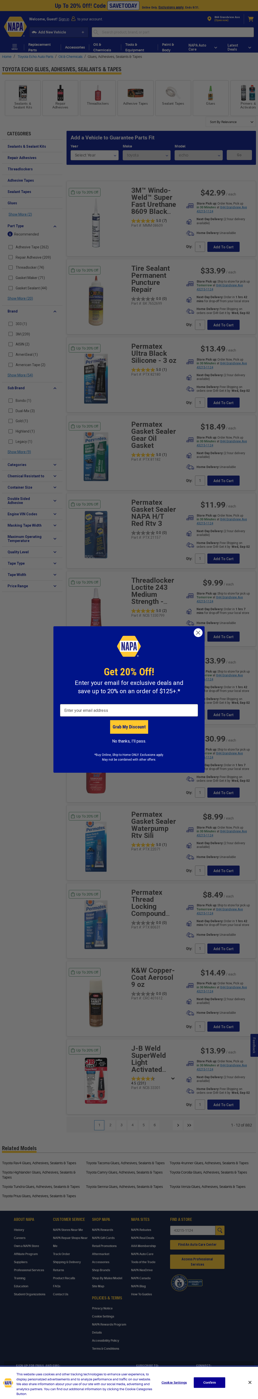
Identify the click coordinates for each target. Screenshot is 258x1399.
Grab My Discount (129, 726)
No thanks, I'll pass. (129, 741)
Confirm (209, 1382)
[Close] (249, 1382)
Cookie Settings (174, 1382)
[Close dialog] (198, 632)
